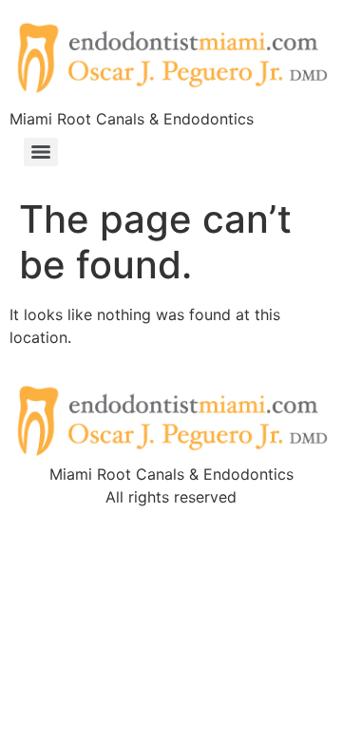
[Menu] (41, 152)
